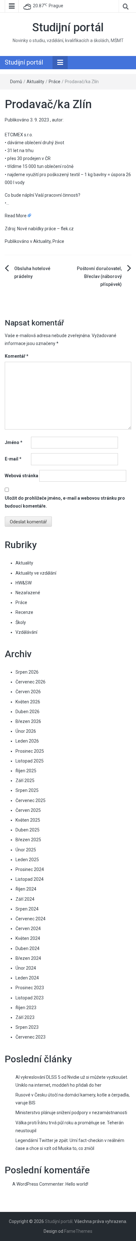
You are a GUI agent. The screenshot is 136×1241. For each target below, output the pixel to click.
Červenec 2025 (30, 800)
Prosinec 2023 (29, 987)
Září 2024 (24, 899)
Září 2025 (24, 780)
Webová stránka (21, 475)
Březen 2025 (28, 839)
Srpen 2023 (27, 1027)
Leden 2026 (27, 741)
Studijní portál (68, 27)
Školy (20, 622)
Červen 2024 (28, 928)
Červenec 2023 (30, 1037)
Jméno (13, 442)
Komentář (16, 356)
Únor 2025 (25, 849)
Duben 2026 (27, 711)
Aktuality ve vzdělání (35, 573)
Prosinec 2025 (29, 751)
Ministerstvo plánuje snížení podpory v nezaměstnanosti (71, 1112)
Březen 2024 (28, 958)
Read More (16, 215)
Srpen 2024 (27, 908)
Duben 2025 (27, 829)
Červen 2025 (28, 810)
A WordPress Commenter (38, 1184)
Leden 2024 (27, 977)
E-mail (13, 458)
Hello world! (76, 1184)
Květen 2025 (27, 820)
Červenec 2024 (30, 918)
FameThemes (78, 1231)
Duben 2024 (27, 948)
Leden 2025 (27, 859)
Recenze (24, 612)
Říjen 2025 (25, 770)
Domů (16, 81)
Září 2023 (24, 1017)
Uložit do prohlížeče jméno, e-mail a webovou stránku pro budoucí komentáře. (65, 502)
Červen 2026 (28, 691)
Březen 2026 (28, 721)
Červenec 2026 (30, 681)
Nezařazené (27, 592)
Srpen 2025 (27, 790)
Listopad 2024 (29, 879)
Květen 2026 (27, 701)
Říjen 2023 (25, 1007)
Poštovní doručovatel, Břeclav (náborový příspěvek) (99, 276)
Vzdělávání (26, 632)
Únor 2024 (25, 968)
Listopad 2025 (29, 760)
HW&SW (23, 582)
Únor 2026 (25, 731)
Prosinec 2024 (29, 869)
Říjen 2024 (25, 889)
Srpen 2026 (27, 672)
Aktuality (35, 81)
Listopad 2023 (29, 997)
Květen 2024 (27, 938)
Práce (54, 81)
